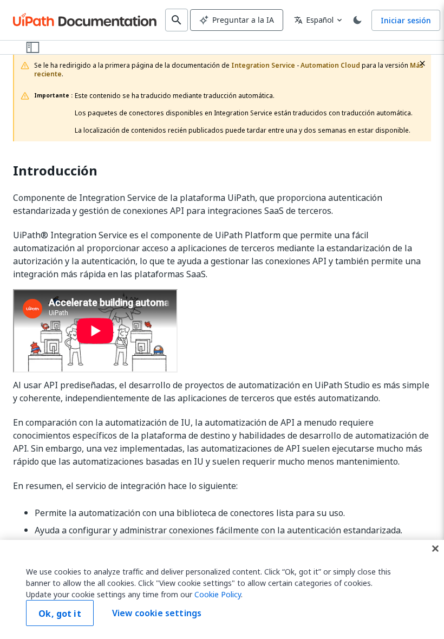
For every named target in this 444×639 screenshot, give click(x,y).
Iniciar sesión (406, 20)
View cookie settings (156, 613)
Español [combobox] (314, 19)
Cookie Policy (217, 594)
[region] (222, 589)
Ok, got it (59, 613)
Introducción (55, 170)
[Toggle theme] (357, 20)
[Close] (435, 548)
